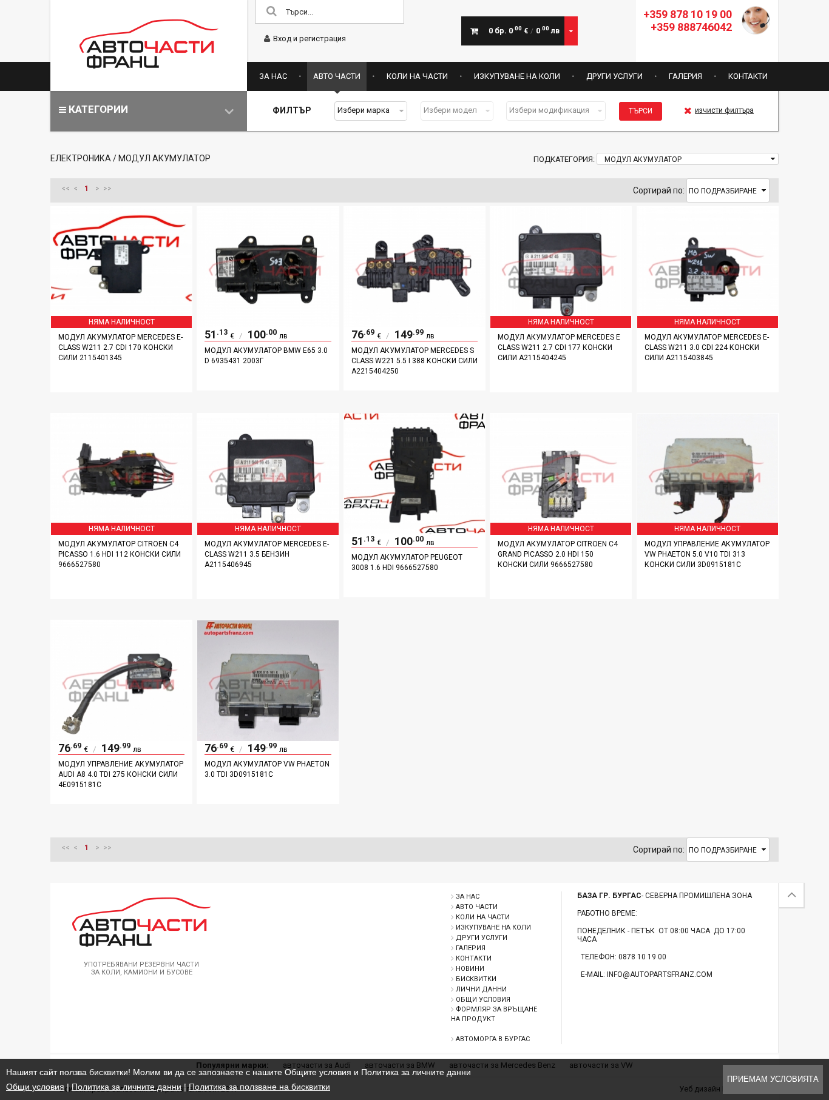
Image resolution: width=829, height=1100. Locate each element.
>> (107, 188)
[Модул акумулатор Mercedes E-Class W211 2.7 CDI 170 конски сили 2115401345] (121, 324)
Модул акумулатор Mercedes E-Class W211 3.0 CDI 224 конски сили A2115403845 (707, 347)
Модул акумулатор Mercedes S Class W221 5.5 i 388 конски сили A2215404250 (414, 360)
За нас (273, 76)
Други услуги (614, 76)
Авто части (336, 76)
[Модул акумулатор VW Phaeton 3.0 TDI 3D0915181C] (267, 738)
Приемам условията (773, 1079)
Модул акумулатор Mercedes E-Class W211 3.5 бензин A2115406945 (267, 554)
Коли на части (417, 76)
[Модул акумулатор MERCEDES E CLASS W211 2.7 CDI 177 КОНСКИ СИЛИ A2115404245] (560, 324)
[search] (271, 12)
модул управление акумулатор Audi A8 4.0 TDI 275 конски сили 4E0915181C (120, 774)
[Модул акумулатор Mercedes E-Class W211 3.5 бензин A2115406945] (267, 531)
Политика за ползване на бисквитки (259, 1087)
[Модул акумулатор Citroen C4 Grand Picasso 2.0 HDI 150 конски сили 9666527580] (560, 531)
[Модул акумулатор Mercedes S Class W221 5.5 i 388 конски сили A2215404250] (414, 324)
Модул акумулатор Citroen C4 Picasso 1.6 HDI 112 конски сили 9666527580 (119, 554)
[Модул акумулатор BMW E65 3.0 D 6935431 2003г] (267, 324)
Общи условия (483, 1000)
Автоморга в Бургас (493, 1039)
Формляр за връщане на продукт (494, 1014)
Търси (640, 111)
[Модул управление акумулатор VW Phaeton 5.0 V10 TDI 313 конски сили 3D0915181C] (707, 531)
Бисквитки (476, 979)
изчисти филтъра (724, 110)
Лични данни (481, 989)
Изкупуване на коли (517, 76)
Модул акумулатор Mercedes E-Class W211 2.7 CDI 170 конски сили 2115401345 (120, 347)
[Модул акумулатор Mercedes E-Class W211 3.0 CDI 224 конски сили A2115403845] (707, 324)
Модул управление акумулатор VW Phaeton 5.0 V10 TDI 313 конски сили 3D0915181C (707, 554)
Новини (470, 969)
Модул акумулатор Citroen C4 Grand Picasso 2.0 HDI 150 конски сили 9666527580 (558, 554)
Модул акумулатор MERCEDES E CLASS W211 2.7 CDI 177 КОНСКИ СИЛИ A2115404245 (559, 347)
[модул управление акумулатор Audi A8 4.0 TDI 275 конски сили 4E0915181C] (121, 738)
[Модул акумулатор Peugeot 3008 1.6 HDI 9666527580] (414, 531)
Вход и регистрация (309, 38)
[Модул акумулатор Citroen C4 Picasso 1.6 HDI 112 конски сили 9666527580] (121, 531)
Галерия (685, 76)
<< (65, 188)
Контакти (748, 76)
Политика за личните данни (126, 1087)
